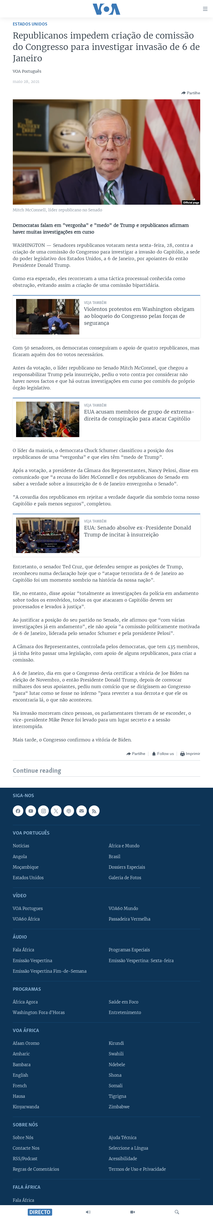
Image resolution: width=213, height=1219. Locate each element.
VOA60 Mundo (123, 908)
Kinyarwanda (26, 1106)
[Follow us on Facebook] (18, 810)
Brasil (114, 856)
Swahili (116, 1053)
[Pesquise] (177, 1212)
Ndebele (117, 1064)
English (20, 1075)
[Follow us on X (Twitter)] (56, 810)
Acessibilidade (123, 1158)
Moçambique (26, 867)
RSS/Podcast (25, 1158)
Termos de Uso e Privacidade (137, 1169)
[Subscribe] (81, 810)
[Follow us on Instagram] (43, 810)
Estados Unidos (30, 24)
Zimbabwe (119, 1106)
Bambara (22, 1064)
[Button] (190, 93)
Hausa (19, 1096)
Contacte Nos (26, 1148)
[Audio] (88, 1212)
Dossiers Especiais (127, 867)
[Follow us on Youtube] (31, 810)
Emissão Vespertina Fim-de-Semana (50, 971)
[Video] (132, 1212)
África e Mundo (124, 845)
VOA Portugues (28, 908)
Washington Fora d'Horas (39, 1012)
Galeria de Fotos (125, 877)
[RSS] (94, 810)
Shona (115, 1075)
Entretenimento (125, 1012)
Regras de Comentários (36, 1169)
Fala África (23, 949)
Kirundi (116, 1043)
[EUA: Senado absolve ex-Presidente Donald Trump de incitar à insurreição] (47, 535)
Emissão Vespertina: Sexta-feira (141, 960)
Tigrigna (117, 1096)
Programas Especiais (129, 949)
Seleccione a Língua (128, 1148)
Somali (116, 1085)
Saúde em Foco (123, 1002)
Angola (20, 856)
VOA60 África (26, 919)
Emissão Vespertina (32, 960)
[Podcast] (69, 810)
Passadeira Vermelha (129, 919)
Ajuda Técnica (122, 1137)
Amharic (21, 1053)
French (20, 1085)
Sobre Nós (23, 1137)
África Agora (25, 1002)
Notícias (21, 845)
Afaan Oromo (26, 1043)
